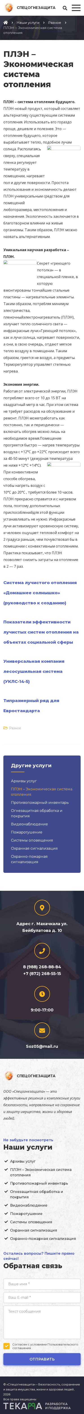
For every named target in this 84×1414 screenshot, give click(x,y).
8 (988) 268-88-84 (42, 966)
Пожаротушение (26, 832)
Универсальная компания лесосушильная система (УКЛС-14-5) (34, 671)
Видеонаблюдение (29, 824)
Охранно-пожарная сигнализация (43, 1239)
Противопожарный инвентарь (40, 802)
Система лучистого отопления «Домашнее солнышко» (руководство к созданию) (40, 592)
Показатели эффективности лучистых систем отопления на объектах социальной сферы (41, 632)
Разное (15, 728)
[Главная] (5, 22)
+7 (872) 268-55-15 (42, 973)
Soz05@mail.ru (42, 1046)
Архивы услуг (24, 781)
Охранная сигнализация (34, 848)
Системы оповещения (32, 840)
